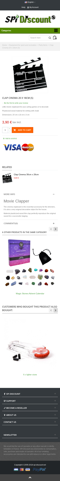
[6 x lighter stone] (30, 344)
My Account (33, 7)
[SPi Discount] (30, 19)
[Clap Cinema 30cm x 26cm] (7, 178)
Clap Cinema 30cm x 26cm (26, 174)
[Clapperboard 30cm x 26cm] (30, 75)
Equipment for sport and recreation (23, 45)
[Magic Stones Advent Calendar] (30, 263)
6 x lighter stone (30, 375)
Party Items (43, 45)
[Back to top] (30, 477)
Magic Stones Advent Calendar (30, 293)
